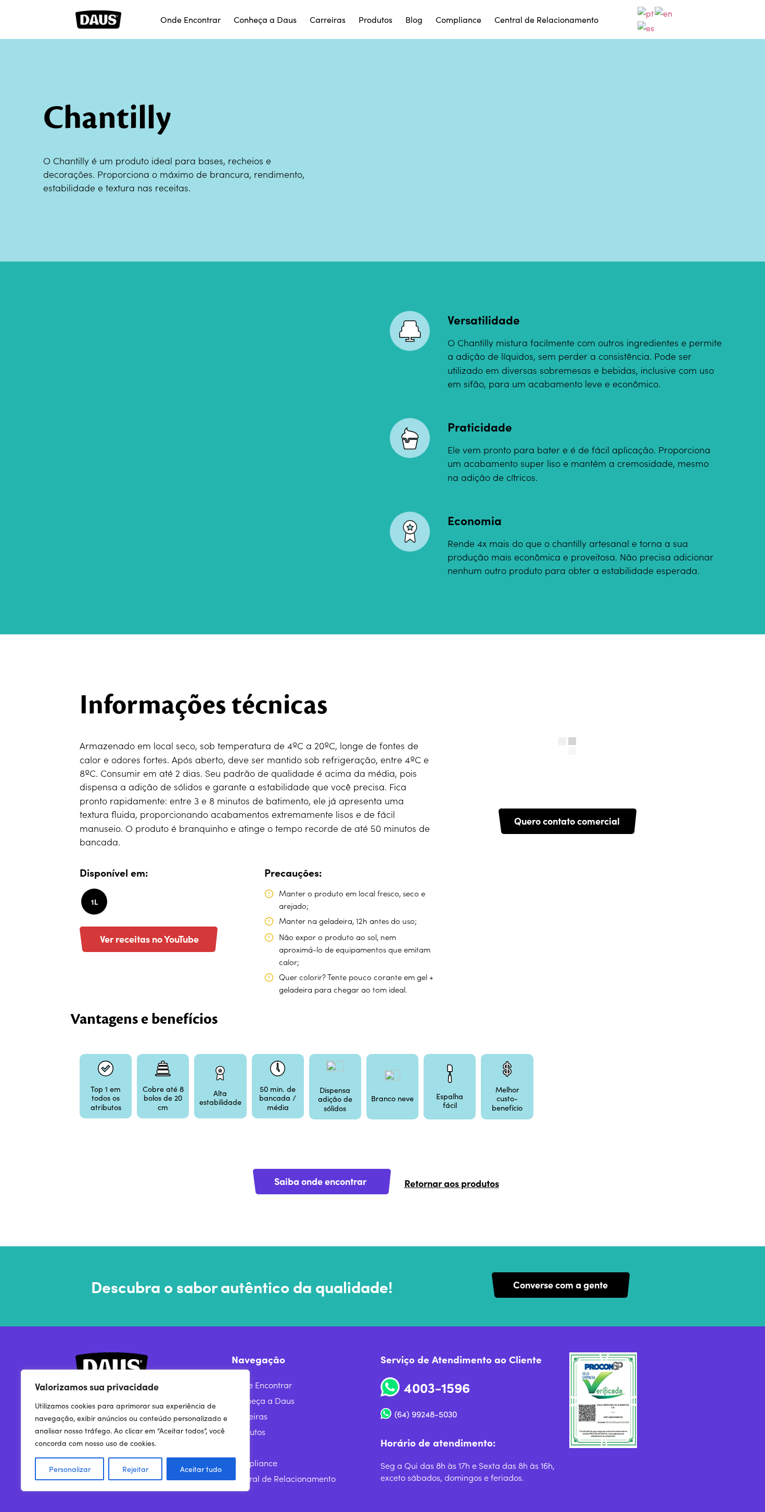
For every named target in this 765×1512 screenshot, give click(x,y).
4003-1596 (437, 1387)
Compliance (458, 19)
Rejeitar (135, 1469)
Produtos (375, 19)
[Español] (646, 25)
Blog (414, 19)
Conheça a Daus (265, 19)
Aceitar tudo (201, 1469)
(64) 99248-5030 (425, 1413)
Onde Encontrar (190, 19)
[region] (135, 1430)
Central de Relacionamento (546, 19)
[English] (664, 11)
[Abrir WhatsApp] (739, 1486)
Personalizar (70, 1469)
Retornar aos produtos (451, 1183)
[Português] (646, 11)
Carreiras (328, 19)
